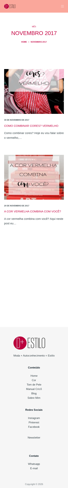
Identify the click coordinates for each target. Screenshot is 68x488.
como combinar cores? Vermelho (31, 125)
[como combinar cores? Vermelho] (34, 91)
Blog (34, 393)
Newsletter (34, 437)
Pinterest (34, 422)
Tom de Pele (34, 384)
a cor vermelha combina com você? (32, 211)
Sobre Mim (34, 397)
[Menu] (62, 6)
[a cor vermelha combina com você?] (34, 177)
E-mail (34, 468)
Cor (34, 380)
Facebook (34, 426)
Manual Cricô (34, 389)
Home (34, 375)
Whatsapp (34, 463)
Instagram (34, 418)
